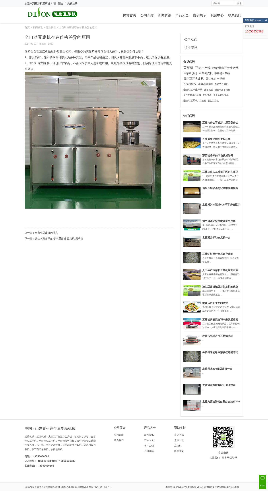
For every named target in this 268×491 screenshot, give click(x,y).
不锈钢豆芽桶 (222, 73)
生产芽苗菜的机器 (192, 94)
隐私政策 (179, 451)
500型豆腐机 (221, 84)
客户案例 (149, 445)
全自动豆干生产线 (192, 89)
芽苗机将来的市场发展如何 (217, 155)
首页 (27, 27)
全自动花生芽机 (221, 95)
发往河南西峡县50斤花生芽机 (219, 385)
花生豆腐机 (213, 100)
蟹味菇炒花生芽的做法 (215, 303)
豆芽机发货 (189, 84)
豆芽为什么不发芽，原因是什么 (220, 122)
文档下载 (179, 440)
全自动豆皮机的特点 (46, 232)
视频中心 (217, 15)
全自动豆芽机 (190, 100)
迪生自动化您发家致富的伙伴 (219, 221)
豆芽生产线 (203, 67)
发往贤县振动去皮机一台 (216, 237)
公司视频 (149, 451)
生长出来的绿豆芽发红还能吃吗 (220, 352)
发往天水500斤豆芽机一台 (217, 368)
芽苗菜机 (208, 89)
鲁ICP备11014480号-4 (100, 486)
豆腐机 (202, 100)
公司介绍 (147, 15)
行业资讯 (51, 27)
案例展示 (199, 15)
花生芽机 (207, 94)
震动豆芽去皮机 (193, 78)
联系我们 (234, 15)
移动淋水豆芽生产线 (225, 68)
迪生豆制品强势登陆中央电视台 (220, 188)
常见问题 (179, 434)
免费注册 (72, 3)
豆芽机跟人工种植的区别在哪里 (220, 171)
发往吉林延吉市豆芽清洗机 (217, 335)
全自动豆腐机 (205, 84)
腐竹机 (177, 445)
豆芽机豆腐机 (42, 3)
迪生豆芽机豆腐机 (46, 486)
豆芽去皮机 (206, 73)
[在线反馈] (262, 478)
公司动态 (190, 39)
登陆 (60, 3)
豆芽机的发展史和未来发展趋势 (220, 319)
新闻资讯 (164, 15)
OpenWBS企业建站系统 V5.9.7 (188, 486)
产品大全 (182, 15)
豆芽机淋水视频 (215, 78)
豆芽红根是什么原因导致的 (217, 253)
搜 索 (239, 3)
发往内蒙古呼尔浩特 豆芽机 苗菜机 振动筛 (59, 238)
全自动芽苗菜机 (222, 89)
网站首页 (129, 15)
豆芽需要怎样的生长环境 (216, 139)
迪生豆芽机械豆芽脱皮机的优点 (220, 286)
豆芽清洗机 (190, 73)
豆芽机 (188, 67)
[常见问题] (262, 485)
